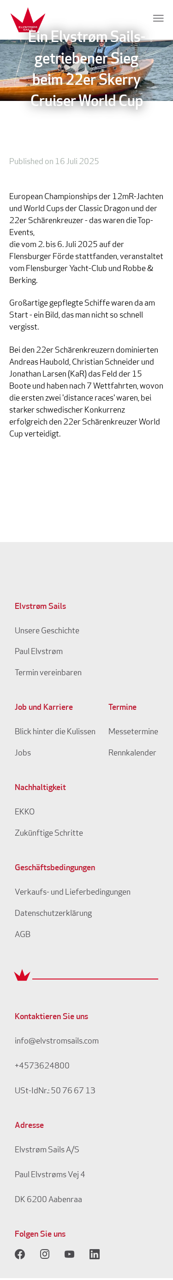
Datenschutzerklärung (53, 914)
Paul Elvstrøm (39, 652)
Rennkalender (132, 753)
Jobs (23, 753)
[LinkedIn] (94, 1254)
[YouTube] (70, 1254)
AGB (22, 935)
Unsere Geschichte (47, 631)
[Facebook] (20, 1254)
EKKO (25, 812)
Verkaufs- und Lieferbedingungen (73, 893)
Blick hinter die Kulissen (55, 732)
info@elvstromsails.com (57, 1042)
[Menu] (158, 18)
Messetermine (133, 732)
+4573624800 (42, 1066)
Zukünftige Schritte (49, 834)
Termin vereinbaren (48, 673)
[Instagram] (45, 1254)
